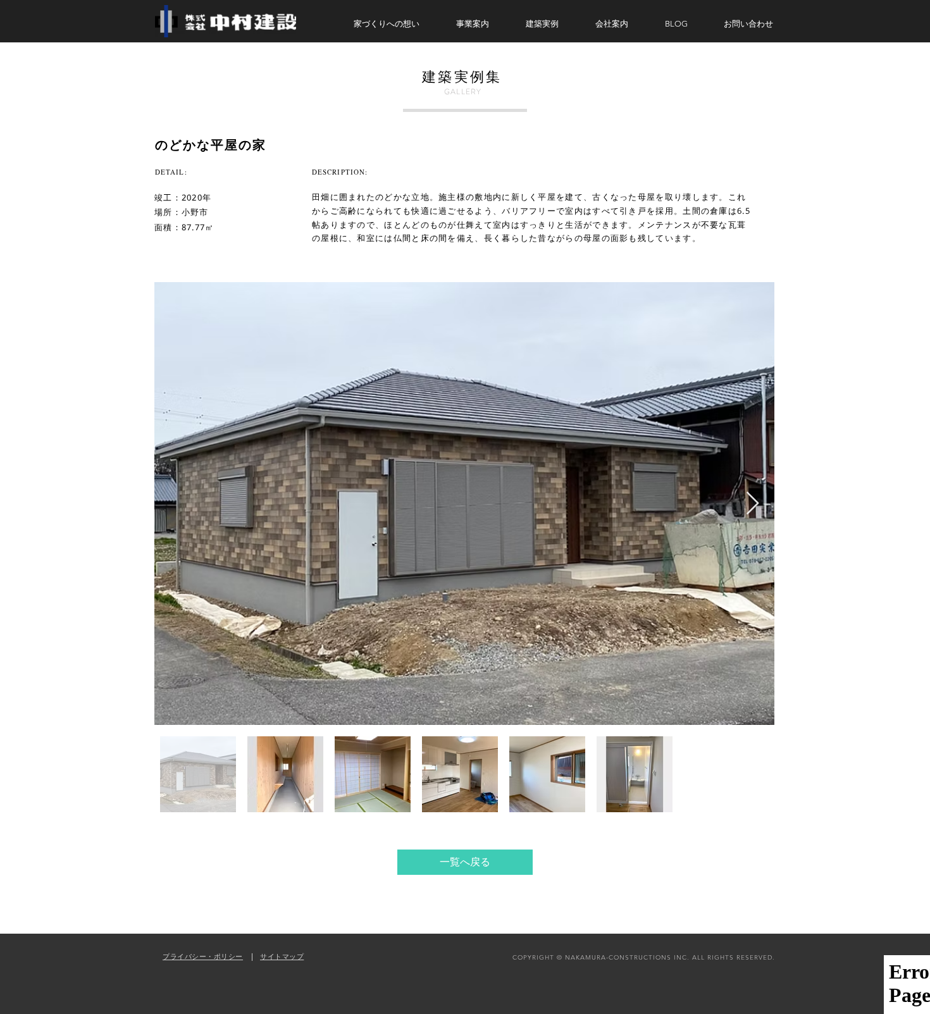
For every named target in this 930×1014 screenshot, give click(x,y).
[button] (481, 24)
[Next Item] (752, 504)
